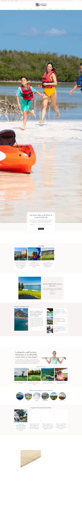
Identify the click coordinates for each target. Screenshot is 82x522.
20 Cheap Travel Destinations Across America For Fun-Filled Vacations (34, 264)
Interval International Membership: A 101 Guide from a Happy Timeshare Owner (60, 321)
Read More (53, 293)
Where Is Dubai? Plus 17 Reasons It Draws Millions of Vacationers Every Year (61, 426)
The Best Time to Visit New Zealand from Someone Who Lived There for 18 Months (34, 426)
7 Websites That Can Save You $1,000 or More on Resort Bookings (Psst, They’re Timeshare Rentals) (21, 265)
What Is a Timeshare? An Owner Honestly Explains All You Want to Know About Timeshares (36, 313)
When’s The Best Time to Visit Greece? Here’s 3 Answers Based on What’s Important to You (47, 426)
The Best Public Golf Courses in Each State (52, 285)
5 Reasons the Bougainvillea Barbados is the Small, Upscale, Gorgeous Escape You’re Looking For (20, 427)
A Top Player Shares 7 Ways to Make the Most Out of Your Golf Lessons (34, 383)
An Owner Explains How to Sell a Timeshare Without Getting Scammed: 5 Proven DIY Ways (60, 329)
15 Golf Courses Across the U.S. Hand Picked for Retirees (61, 383)
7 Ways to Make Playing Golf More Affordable (21, 383)
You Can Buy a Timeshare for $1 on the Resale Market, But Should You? (47, 264)
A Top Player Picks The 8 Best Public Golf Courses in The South (47, 383)
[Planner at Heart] (41, 4)
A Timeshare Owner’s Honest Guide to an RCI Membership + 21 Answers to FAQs (60, 312)
